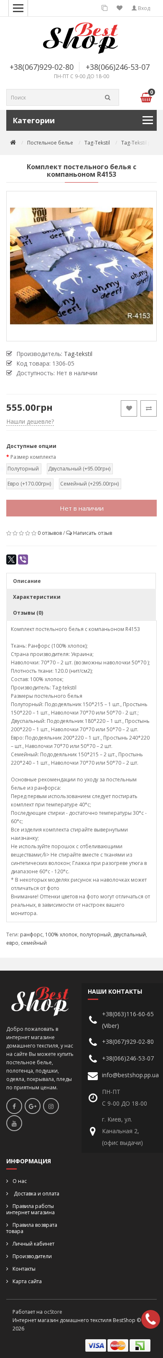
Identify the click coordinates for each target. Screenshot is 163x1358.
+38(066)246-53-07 (118, 67)
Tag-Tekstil (97, 142)
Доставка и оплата (36, 1193)
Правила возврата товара (31, 1228)
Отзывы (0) (28, 612)
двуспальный (129, 934)
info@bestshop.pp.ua (130, 1075)
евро (12, 942)
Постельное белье (50, 142)
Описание (27, 581)
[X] (11, 559)
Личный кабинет (33, 1244)
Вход (143, 8)
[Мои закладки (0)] (119, 8)
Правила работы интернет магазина (30, 1209)
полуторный (95, 934)
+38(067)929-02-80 (42, 67)
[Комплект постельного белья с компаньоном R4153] (81, 266)
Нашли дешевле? (30, 421)
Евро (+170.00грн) (29, 483)
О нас (20, 1181)
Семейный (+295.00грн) (89, 483)
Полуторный (23, 468)
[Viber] (23, 559)
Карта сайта (27, 1281)
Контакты (24, 1269)
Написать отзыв (92, 533)
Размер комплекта (33, 456)
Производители (32, 1256)
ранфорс (31, 934)
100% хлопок (61, 934)
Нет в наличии (82, 508)
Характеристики (37, 596)
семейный (34, 942)
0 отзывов (50, 533)
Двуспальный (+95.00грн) (79, 468)
